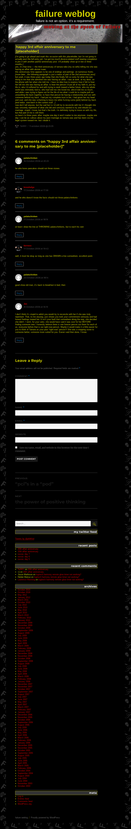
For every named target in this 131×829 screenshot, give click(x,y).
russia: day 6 (24, 556)
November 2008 (25, 656)
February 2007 (24, 709)
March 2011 (23, 600)
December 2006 (25, 714)
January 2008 (24, 681)
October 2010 (24, 602)
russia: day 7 (24, 554)
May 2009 (22, 640)
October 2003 (24, 786)
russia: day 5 (24, 559)
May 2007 (22, 702)
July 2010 (22, 605)
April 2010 (22, 612)
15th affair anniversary (28, 551)
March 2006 (23, 737)
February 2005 (24, 768)
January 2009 (24, 651)
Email (20, 420)
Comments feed (25, 801)
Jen (25, 304)
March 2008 (23, 676)
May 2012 (22, 595)
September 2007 (25, 692)
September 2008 (25, 661)
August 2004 (23, 776)
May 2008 (22, 671)
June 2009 (22, 638)
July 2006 (22, 727)
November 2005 (25, 748)
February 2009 (24, 648)
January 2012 (24, 597)
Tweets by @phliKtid (24, 539)
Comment (22, 376)
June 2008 (22, 669)
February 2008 (24, 679)
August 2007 (23, 694)
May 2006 (22, 732)
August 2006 (23, 725)
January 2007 (24, 712)
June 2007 (22, 699)
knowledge (29, 187)
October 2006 (24, 720)
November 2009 (25, 625)
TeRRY (23, 126)
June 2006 (22, 730)
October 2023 (24, 590)
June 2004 (22, 781)
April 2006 (22, 735)
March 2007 (23, 707)
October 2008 (24, 658)
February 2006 (24, 740)
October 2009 (24, 628)
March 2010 (23, 615)
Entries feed (23, 799)
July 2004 (22, 778)
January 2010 (24, 620)
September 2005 (25, 753)
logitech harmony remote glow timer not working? (58, 574)
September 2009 (25, 630)
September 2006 (25, 722)
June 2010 (22, 607)
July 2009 (22, 635)
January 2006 (24, 743)
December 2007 (25, 684)
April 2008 (22, 674)
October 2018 (24, 592)
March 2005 (23, 765)
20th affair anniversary (28, 549)
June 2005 (22, 760)
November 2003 (25, 783)
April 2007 (22, 704)
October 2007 (24, 689)
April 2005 (22, 763)
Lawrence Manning (26, 579)
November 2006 (25, 717)
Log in (20, 796)
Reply (19, 176)
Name (19, 407)
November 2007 (25, 686)
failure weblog (65, 14)
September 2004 (25, 773)
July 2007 (22, 697)
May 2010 (22, 610)
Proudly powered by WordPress (45, 817)
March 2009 (23, 646)
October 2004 (24, 770)
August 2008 (23, 663)
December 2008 (25, 653)
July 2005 (22, 758)
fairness (27, 245)
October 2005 (24, 750)
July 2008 (22, 666)
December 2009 (25, 623)
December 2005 (25, 745)
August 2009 (23, 633)
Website (20, 434)
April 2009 (22, 643)
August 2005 (23, 755)
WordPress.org (24, 804)
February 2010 (24, 617)
